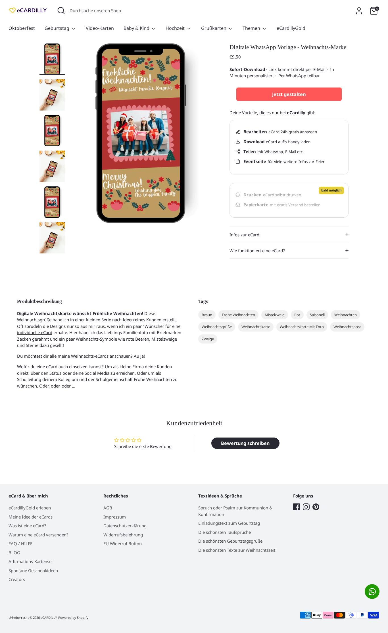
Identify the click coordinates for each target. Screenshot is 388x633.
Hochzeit (176, 28)
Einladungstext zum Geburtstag (229, 523)
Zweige (208, 339)
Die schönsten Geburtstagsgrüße (230, 541)
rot (297, 314)
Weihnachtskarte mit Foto (302, 326)
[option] (141, 135)
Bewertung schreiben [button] (245, 443)
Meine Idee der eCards (31, 517)
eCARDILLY (49, 617)
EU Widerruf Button (122, 543)
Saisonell (317, 314)
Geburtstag (57, 28)
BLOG (14, 552)
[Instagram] (306, 506)
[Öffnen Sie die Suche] (61, 10)
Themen (252, 28)
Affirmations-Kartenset (31, 561)
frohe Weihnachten (238, 314)
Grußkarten (214, 28)
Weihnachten (345, 314)
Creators (17, 579)
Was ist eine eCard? (27, 525)
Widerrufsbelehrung (123, 535)
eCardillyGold (291, 28)
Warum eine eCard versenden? (38, 535)
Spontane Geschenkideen (33, 570)
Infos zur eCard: (245, 235)
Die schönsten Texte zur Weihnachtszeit (236, 550)
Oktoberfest (22, 28)
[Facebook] (296, 506)
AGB (107, 508)
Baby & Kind (137, 28)
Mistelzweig (275, 314)
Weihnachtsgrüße (217, 326)
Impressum (114, 517)
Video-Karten (100, 28)
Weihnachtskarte (255, 326)
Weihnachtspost (347, 326)
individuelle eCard (34, 332)
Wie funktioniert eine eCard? (257, 250)
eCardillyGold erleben (30, 508)
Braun (207, 314)
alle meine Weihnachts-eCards (79, 356)
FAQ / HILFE (20, 543)
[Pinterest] (315, 506)
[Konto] (359, 10)
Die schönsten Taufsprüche (224, 532)
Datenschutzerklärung (125, 525)
